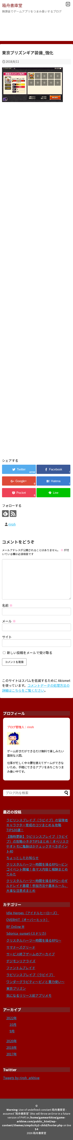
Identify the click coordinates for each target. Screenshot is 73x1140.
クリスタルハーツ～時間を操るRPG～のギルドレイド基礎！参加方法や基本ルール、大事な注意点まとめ (37, 885)
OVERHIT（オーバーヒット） (27, 919)
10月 (13, 1024)
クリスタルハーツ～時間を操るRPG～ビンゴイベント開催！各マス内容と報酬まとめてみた (37, 869)
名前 (7, 605)
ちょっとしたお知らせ (22, 857)
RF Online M (15, 926)
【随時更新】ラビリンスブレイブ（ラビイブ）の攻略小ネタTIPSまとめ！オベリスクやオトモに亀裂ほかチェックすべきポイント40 (37, 844)
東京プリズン (16, 988)
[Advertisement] (36, 285)
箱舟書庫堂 (12, 5)
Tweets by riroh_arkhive (21, 1077)
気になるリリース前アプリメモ (29, 995)
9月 (12, 1031)
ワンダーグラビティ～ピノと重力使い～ (35, 981)
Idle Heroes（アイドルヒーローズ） (32, 912)
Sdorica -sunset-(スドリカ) (26, 933)
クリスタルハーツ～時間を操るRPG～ (33, 940)
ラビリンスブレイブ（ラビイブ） (30, 974)
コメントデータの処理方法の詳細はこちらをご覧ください (36, 688)
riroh (12, 524)
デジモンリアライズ (20, 960)
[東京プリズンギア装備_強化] (53, 481)
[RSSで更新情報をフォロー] (13, 513)
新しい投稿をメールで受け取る (29, 652)
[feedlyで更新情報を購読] (5, 513)
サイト (7, 636)
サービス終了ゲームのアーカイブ (30, 954)
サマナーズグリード (20, 947)
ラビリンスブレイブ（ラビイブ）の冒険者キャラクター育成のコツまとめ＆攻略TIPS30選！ (37, 825)
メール (9, 621)
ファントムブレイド (20, 967)
